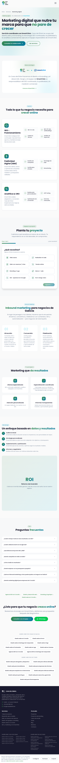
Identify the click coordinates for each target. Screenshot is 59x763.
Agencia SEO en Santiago (8, 743)
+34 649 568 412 (8, 704)
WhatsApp (42, 619)
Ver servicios (33, 43)
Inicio (3, 12)
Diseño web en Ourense (46, 647)
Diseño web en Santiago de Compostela (22, 643)
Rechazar (45, 758)
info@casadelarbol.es (9, 706)
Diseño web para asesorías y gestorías (40, 675)
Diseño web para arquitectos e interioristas (17, 670)
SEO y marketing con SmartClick (10, 725)
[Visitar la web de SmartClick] (40, 70)
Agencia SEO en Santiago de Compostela (38, 652)
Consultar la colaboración (12, 43)
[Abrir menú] (55, 3)
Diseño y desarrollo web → (30, 594)
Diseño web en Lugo (30, 647)
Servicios (8, 12)
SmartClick (26, 16)
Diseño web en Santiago (7, 738)
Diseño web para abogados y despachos (17, 661)
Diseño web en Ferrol (38, 638)
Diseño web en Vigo (42, 643)
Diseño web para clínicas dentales (43, 661)
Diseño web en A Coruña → (29, 597)
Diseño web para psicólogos (16, 675)
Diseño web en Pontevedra (13, 647)
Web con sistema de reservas (10, 718)
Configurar (36, 758)
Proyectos (33, 714)
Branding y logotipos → (47, 594)
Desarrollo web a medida (8, 716)
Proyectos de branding (37, 716)
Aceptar (54, 758)
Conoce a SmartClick (29, 88)
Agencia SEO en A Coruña (16, 652)
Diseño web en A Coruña (21, 638)
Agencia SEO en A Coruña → (13, 594)
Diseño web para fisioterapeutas (29, 679)
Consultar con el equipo (21, 619)
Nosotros (33, 725)
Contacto (33, 727)
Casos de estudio (35, 718)
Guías (32, 720)
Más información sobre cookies (14, 761)
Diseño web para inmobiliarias (16, 666)
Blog (32, 722)
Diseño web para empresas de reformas (40, 666)
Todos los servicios (7, 714)
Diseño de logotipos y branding (10, 720)
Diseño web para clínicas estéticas (44, 670)
